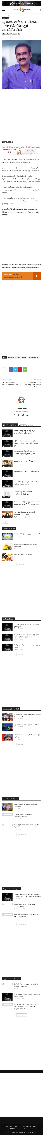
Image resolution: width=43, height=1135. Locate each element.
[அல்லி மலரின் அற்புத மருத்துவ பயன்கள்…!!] (7, 536)
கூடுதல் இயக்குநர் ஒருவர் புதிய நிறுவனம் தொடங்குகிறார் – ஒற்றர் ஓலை (26, 443)
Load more (21, 564)
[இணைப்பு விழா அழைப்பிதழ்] (7, 463)
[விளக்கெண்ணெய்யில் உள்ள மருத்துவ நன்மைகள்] (7, 546)
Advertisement (26, 1126)
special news (11, 15)
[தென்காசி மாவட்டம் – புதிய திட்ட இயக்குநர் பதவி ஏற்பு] (7, 737)
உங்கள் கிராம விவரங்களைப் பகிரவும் (25, 1129)
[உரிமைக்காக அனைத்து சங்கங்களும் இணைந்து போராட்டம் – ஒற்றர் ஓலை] (7, 504)
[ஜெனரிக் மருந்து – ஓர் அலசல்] (7, 557)
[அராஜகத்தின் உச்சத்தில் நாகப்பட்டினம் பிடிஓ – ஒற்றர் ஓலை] (7, 997)
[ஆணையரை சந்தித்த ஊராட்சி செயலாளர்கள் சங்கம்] (7, 817)
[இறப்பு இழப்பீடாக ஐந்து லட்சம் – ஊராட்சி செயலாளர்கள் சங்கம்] (7, 986)
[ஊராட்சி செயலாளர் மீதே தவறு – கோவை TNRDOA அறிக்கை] (7, 917)
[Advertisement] (21, 113)
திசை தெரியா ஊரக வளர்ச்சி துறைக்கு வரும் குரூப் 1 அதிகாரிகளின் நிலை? (24, 514)
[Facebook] (15, 415)
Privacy (35, 1126)
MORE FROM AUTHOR (26, 425)
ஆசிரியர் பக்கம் (8, 1126)
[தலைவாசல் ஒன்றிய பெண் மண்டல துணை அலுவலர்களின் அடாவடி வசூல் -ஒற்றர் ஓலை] (7, 897)
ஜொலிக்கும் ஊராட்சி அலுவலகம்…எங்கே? (26, 724)
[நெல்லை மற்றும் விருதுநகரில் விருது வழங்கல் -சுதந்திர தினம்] (7, 717)
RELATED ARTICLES (9, 425)
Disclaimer (11, 1129)
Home (4, 15)
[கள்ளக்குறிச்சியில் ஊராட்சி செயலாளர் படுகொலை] (7, 807)
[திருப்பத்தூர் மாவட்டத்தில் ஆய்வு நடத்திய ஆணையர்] (7, 827)
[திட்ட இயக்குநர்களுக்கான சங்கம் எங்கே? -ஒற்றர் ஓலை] (7, 484)
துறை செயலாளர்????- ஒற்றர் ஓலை (26, 471)
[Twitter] (23, 415)
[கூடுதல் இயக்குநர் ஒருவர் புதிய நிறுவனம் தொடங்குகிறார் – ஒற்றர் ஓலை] (7, 443)
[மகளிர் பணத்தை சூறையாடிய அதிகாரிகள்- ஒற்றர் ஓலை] (7, 433)
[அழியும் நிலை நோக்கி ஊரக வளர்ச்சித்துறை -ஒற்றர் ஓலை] (7, 453)
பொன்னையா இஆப (33, 357)
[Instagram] (19, 415)
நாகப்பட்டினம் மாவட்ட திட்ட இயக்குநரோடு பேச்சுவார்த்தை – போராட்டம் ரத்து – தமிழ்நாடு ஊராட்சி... (26, 1007)
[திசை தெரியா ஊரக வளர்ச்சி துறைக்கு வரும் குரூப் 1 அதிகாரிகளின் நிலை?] (7, 514)
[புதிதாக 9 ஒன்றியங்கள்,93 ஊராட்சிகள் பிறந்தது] (7, 494)
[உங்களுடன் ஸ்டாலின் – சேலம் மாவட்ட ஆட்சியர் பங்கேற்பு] (7, 907)
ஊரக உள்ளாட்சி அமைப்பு (14, 357)
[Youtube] (28, 415)
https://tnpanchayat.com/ (21, 411)
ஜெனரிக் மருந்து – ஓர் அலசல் (23, 554)
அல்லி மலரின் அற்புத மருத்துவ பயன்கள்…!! (27, 534)
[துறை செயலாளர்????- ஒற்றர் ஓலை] (7, 473)
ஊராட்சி (24, 357)
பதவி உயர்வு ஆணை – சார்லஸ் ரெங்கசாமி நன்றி (10, 383)
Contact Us (17, 1126)
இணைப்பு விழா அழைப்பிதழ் (24, 461)
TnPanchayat (8, 37)
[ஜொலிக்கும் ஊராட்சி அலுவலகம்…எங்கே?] (7, 727)
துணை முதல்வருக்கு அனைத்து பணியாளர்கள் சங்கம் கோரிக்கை (33, 384)
